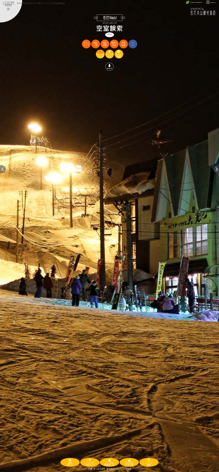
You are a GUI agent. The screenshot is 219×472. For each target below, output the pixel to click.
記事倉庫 (127, 469)
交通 (90, 469)
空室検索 (123, 44)
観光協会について (114, 469)
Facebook (133, 44)
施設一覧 (95, 44)
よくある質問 (99, 469)
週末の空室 (114, 44)
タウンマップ (86, 44)
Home (109, 34)
